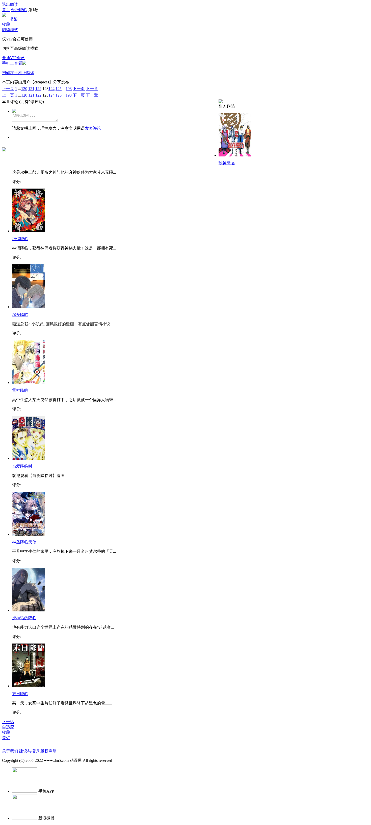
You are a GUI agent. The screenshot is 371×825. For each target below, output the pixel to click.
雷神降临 (20, 390)
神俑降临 (20, 239)
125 (59, 88)
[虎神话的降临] (28, 610)
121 (31, 88)
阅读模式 (10, 30)
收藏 (6, 24)
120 (24, 88)
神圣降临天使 (24, 542)
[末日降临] (28, 686)
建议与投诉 (29, 751)
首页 (6, 10)
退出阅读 (10, 4)
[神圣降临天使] (28, 534)
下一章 (92, 88)
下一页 (79, 88)
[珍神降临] (235, 155)
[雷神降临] (28, 382)
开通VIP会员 (13, 58)
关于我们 (10, 751)
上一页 (8, 88)
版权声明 (48, 751)
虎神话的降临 (24, 618)
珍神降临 (227, 163)
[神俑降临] (28, 231)
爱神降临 (19, 10)
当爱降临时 (22, 466)
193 (69, 88)
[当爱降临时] (28, 458)
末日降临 (20, 694)
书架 (14, 19)
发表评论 (93, 128)
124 (51, 88)
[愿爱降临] (28, 307)
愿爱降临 (20, 314)
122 (38, 88)
